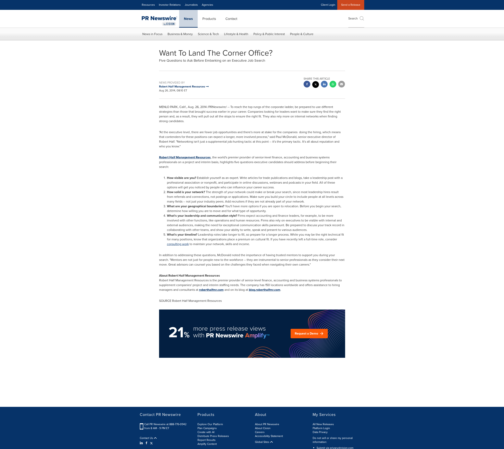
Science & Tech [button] (208, 34)
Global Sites (262, 442)
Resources (148, 5)
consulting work (178, 244)
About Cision (263, 428)
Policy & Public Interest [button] (269, 34)
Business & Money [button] (180, 34)
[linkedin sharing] (324, 84)
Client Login (328, 5)
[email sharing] (341, 84)
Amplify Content (207, 444)
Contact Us (147, 438)
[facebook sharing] (307, 84)
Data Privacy (320, 432)
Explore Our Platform (210, 424)
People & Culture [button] (301, 34)
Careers (260, 432)
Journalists (191, 5)
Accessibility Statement (269, 436)
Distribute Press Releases (213, 436)
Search (353, 18)
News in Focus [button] (152, 34)
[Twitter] (151, 443)
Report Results (206, 440)
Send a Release (350, 5)
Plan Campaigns (207, 428)
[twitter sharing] (315, 85)
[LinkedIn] (142, 443)
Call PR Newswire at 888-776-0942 (165, 424)
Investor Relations (170, 5)
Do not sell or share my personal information (333, 440)
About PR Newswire (267, 424)
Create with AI (205, 432)
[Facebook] (146, 443)
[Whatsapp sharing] (333, 84)
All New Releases (323, 424)
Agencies (207, 5)
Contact (231, 18)
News (188, 18)
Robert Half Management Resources (185, 157)
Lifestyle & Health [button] (236, 34)
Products (209, 18)
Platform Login (321, 428)
